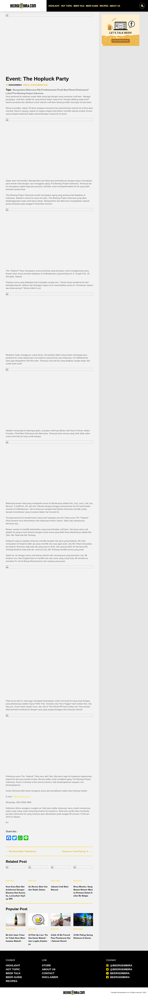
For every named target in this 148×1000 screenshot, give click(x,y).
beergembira (19, 90)
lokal (8, 93)
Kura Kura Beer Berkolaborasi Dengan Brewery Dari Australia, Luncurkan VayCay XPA (15, 892)
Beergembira (15, 85)
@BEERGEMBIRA (121, 965)
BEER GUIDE (14, 977)
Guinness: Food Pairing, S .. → (77, 851)
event (72, 90)
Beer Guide (55, 881)
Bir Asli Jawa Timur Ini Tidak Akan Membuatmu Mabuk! (15, 938)
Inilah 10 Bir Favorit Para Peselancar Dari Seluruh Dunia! (61, 938)
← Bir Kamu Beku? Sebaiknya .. (22, 851)
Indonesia (82, 90)
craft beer (63, 90)
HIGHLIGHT (13, 965)
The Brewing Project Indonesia (28, 93)
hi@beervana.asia (21, 796)
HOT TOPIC (13, 969)
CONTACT (48, 973)
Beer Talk (10, 881)
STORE (46, 965)
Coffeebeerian (50, 90)
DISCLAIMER (50, 977)
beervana (31, 90)
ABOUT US (49, 969)
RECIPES (11, 981)
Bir (39, 90)
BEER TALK (13, 973)
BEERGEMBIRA (120, 973)
